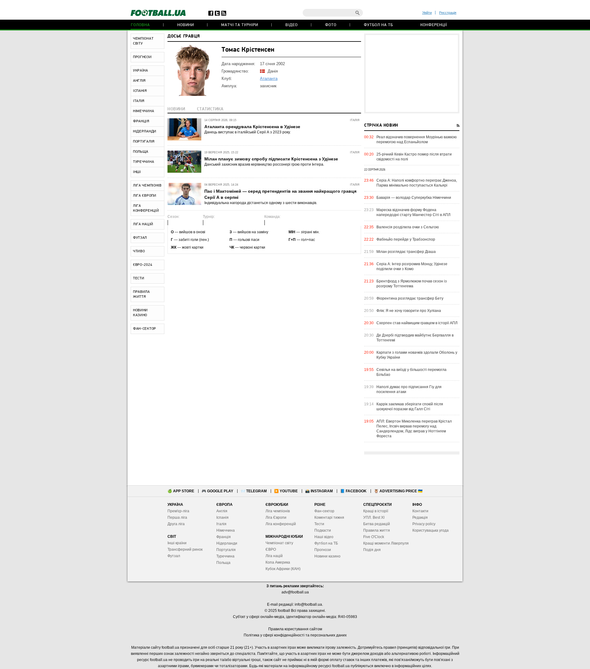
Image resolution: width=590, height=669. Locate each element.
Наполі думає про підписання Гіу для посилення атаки (409, 389)
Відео (291, 25)
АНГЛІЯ (139, 81)
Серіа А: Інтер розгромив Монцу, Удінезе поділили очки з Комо (411, 266)
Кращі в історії (375, 511)
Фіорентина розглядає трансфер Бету (409, 298)
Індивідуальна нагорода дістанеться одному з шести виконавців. (260, 203)
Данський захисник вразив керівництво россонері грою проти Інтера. (264, 164)
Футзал (173, 556)
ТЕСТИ (138, 278)
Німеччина (225, 530)
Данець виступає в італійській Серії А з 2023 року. (247, 132)
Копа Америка (278, 562)
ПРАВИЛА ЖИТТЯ (141, 294)
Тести (319, 524)
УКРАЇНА (140, 71)
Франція (223, 537)
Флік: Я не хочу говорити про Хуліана (408, 311)
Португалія (226, 550)
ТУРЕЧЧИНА (143, 162)
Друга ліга (176, 524)
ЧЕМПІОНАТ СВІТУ (143, 41)
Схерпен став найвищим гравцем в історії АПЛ (417, 323)
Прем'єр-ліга (178, 511)
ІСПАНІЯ (140, 91)
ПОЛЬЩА (140, 152)
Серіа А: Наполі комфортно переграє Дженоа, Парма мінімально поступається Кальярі (416, 182)
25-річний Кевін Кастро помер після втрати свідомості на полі (414, 156)
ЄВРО (271, 549)
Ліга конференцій (281, 524)
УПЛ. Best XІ (373, 517)
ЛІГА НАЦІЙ (143, 224)
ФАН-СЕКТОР (144, 329)
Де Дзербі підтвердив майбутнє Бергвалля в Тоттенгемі (415, 337)
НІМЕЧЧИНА (143, 111)
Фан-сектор (324, 511)
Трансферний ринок (185, 549)
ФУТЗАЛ (140, 238)
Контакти (420, 511)
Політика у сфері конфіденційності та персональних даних (295, 635)
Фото (330, 25)
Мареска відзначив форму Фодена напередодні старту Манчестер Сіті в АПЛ (413, 212)
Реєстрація (447, 12)
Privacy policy (423, 524)
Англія (221, 511)
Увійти (427, 12)
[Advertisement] (412, 73)
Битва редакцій (376, 524)
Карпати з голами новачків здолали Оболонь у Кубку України (416, 355)
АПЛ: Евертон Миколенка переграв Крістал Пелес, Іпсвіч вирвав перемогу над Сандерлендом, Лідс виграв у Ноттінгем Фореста (414, 428)
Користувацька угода (430, 530)
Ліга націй (274, 556)
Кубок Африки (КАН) (283, 569)
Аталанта (268, 78)
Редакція (420, 517)
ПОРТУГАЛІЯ (144, 142)
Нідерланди (226, 543)
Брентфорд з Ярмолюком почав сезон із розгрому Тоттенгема (411, 283)
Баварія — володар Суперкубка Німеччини (413, 197)
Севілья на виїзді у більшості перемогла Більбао (411, 372)
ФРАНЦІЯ (141, 121)
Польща (223, 563)
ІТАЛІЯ (138, 101)
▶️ (286, 491)
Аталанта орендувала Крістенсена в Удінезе (252, 126)
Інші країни (177, 543)
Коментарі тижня (329, 517)
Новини (185, 25)
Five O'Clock (373, 537)
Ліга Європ (275, 517)
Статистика (210, 109)
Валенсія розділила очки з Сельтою (407, 227)
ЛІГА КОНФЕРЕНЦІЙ (146, 208)
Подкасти (322, 530)
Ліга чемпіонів (278, 511)
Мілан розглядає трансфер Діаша (406, 252)
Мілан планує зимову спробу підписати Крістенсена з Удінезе (271, 158)
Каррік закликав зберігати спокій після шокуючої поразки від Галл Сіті (409, 406)
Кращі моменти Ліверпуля (386, 543)
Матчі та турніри (239, 25)
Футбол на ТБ (378, 25)
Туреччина (225, 556)
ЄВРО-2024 (142, 265)
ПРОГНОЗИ (142, 57)
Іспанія (222, 517)
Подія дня (372, 550)
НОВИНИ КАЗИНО (140, 313)
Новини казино (327, 556)
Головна (140, 25)
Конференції (433, 25)
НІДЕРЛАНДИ (144, 131)
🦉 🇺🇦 (398, 491)
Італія (221, 524)
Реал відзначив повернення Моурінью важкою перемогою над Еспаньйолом (416, 139)
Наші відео (323, 537)
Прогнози (322, 550)
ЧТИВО (139, 251)
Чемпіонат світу (279, 543)
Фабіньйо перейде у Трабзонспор (405, 239)
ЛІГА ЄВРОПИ (144, 196)
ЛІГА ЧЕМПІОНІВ (147, 185)
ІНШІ (137, 172)
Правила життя (376, 530)
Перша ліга (177, 517)
